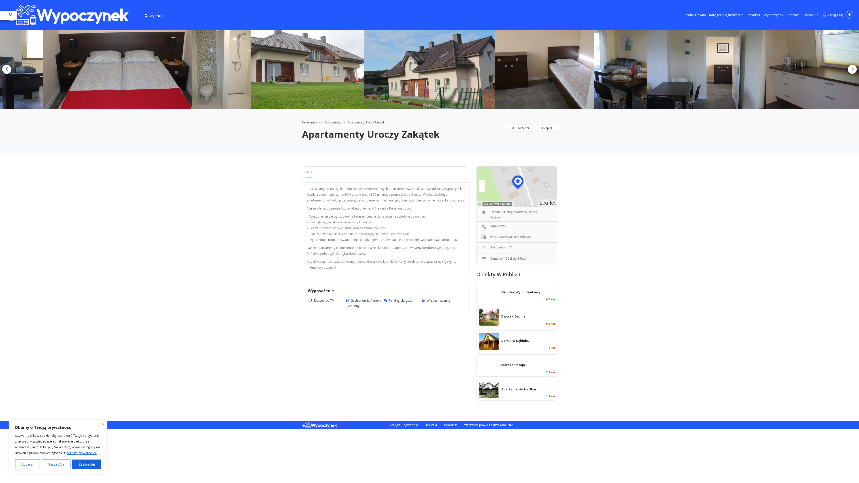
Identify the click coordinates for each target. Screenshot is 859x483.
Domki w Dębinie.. (515, 341)
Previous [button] (6, 69)
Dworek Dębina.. (514, 316)
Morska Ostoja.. (514, 365)
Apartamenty (333, 122)
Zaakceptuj (87, 464)
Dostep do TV (324, 300)
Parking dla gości (401, 300)
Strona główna (695, 15)
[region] (58, 447)
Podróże (792, 15)
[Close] (102, 423)
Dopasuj (27, 464)
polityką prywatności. (81, 453)
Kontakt (809, 15)
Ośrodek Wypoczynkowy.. (521, 292)
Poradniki (753, 15)
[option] (109, 69)
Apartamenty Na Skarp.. (520, 389)
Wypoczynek (773, 15)
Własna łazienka (438, 300)
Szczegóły (56, 464)
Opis (308, 172)
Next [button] (852, 69)
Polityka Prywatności (404, 425)
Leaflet (548, 203)
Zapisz (548, 128)
